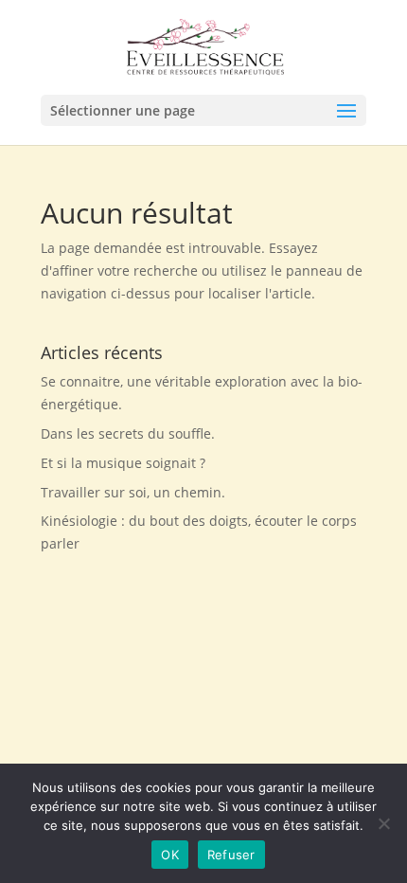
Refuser (231, 854)
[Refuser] (383, 823)
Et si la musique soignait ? (123, 463)
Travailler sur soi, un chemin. (133, 492)
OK (170, 854)
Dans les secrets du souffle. (128, 433)
